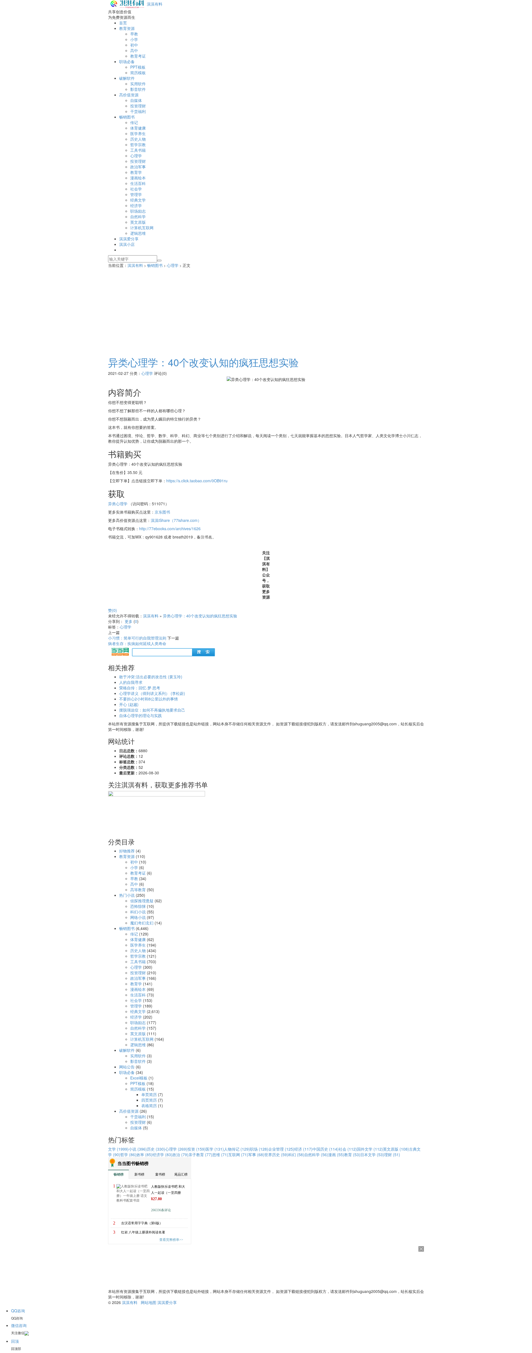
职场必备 (127, 61)
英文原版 (138, 222)
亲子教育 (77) (200, 1154)
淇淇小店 (127, 244)
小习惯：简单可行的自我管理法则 (137, 638)
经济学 (136, 205)
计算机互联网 (142, 227)
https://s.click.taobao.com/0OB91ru (196, 480)
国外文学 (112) (370, 1149)
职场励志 (138, 211)
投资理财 (138, 106)
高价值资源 (129, 94)
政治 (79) (180, 1154)
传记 (134, 122)
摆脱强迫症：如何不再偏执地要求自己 (152, 710)
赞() (112, 610)
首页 (123, 22)
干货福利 (138, 111)
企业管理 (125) (281, 1149)
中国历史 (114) (326, 1149)
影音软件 (138, 89)
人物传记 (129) (237, 1149)
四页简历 (149, 1100)
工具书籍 (138, 150)
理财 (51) (392, 1154)
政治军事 (138, 166)
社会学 (136, 189)
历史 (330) (156, 1149)
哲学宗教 (138, 144)
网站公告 (127, 1066)
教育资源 (127, 28)
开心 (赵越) (129, 704)
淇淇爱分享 (129, 238)
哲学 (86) (128, 1154)
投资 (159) (196, 1149)
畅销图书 (127, 117)
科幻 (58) (296, 1154)
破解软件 (127, 78)
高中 (134, 50)
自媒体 (136, 100)
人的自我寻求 (130, 682)
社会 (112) (348, 1149)
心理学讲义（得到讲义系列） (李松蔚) (152, 693)
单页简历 (149, 1094)
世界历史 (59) (276, 1154)
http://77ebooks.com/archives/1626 (170, 528)
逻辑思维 (138, 233)
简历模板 (138, 72)
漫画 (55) (336, 1154)
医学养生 (138, 133)
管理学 (136, 194)
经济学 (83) (162, 1154)
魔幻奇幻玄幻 (142, 923)
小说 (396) (138, 1149)
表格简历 (149, 1105)
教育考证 (138, 56)
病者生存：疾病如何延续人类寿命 (137, 643)
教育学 (136, 172)
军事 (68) (256, 1154)
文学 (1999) (118, 1149)
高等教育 (138, 889)
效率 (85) (144, 1154)
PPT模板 (137, 67)
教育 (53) (352, 1154)
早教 (134, 34)
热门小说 (127, 895)
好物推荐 (127, 851)
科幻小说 (138, 911)
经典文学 (138, 200)
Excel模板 (138, 1078)
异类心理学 (117, 503)
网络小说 (138, 917)
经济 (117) (303, 1149)
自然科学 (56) (316, 1154)
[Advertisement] (266, 309)
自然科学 (138, 216)
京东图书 (162, 512)
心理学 (136, 155)
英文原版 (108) (396, 1149)
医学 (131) (215, 1149)
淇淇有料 (154, 4)
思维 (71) (220, 1154)
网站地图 (148, 1302)
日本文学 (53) (372, 1154)
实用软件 (138, 83)
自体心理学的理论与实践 (140, 715)
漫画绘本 (138, 178)
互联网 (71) (238, 1154)
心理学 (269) (176, 1149)
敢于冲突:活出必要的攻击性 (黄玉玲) (150, 676)
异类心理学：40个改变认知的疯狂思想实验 (203, 362)
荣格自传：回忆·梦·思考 (139, 687)
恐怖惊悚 (138, 906)
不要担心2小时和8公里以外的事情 (148, 699)
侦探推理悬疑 (142, 900)
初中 (134, 45)
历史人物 (138, 139)
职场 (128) (259, 1149)
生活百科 (138, 183)
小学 (134, 39)
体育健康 (138, 128)
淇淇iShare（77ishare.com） (176, 520)
